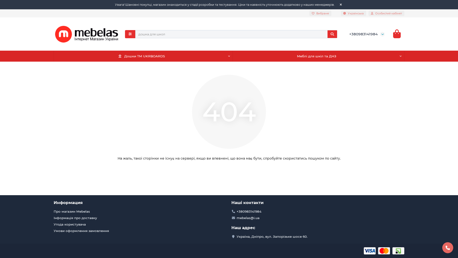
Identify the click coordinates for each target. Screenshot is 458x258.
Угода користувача (70, 224)
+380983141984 (363, 34)
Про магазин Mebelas (72, 211)
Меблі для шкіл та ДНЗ (316, 56)
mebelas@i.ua (248, 218)
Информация (68, 202)
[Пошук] (332, 34)
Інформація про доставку (75, 218)
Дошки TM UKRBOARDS (144, 56)
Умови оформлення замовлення (81, 231)
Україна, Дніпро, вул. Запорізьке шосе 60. (272, 236)
